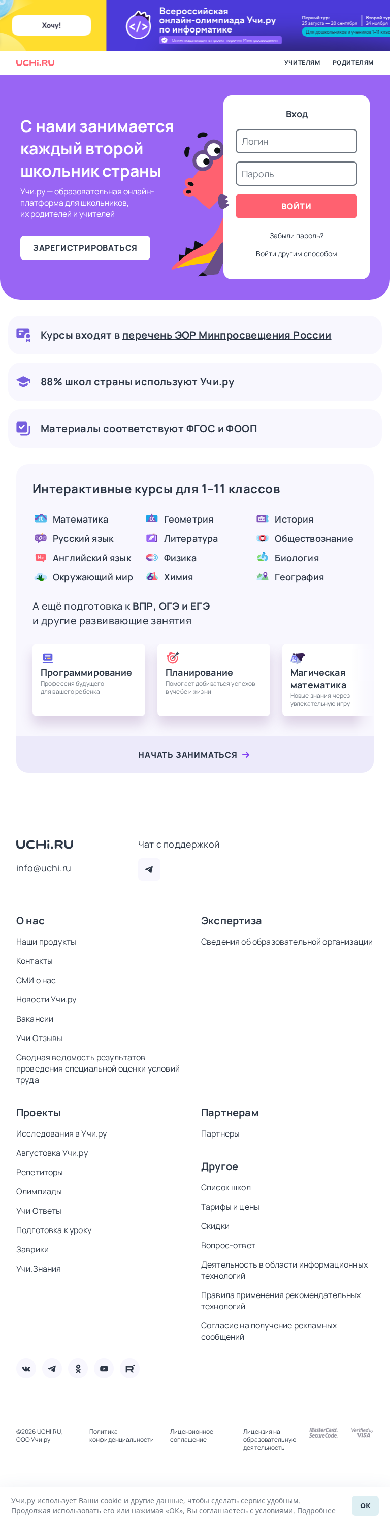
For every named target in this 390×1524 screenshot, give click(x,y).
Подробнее (316, 1510)
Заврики (32, 1249)
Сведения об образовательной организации (287, 941)
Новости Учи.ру (46, 999)
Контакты (34, 960)
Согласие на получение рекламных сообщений (269, 1331)
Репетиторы (39, 1172)
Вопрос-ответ (228, 1245)
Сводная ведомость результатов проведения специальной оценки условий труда (98, 1068)
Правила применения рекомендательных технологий (281, 1300)
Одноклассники (78, 1368)
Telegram (149, 869)
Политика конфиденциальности (121, 1436)
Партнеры (220, 1133)
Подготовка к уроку (53, 1230)
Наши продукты (46, 941)
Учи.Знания (38, 1268)
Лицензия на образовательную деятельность (269, 1440)
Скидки (215, 1225)
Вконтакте (26, 1368)
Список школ (226, 1187)
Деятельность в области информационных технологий (284, 1270)
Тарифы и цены (230, 1206)
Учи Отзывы (39, 1038)
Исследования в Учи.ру (61, 1133)
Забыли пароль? (296, 235)
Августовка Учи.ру (52, 1152)
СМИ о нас (36, 980)
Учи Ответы (39, 1210)
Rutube (130, 1368)
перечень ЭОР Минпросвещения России (227, 335)
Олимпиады (39, 1191)
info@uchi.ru (43, 868)
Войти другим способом (296, 253)
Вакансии (34, 1018)
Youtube (104, 1368)
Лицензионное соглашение (191, 1436)
